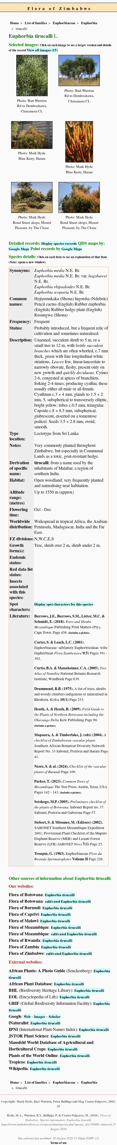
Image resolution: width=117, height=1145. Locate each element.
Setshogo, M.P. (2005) (51, 801)
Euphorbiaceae (64, 22)
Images (39, 1016)
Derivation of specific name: (19, 467)
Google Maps (19, 248)
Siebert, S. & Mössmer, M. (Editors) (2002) (68, 822)
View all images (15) (42, 49)
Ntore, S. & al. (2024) (51, 766)
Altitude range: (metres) (17, 497)
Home (14, 22)
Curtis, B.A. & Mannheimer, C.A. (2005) (66, 668)
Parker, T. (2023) (47, 781)
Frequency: (20, 321)
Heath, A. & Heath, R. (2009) (57, 709)
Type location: (17, 436)
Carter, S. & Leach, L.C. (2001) (59, 642)
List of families (36, 22)
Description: (21, 340)
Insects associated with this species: (19, 589)
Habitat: (17, 480)
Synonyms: (20, 270)
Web (27, 1016)
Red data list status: (21, 572)
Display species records (59, 243)
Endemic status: (18, 560)
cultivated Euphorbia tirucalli (68, 901)
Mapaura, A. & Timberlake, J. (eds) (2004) (68, 735)
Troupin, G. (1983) (49, 853)
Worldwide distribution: (21, 524)
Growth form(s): (17, 548)
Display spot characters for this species (63, 604)
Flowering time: (19, 512)
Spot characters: (20, 606)
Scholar (55, 1016)
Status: (16, 328)
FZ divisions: (21, 538)
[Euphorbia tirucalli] (32, 75)
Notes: (15, 445)
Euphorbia (89, 22)
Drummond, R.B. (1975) (53, 688)
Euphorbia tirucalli (60, 894)
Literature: (20, 616)
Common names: (18, 301)
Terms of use (58, 1142)
